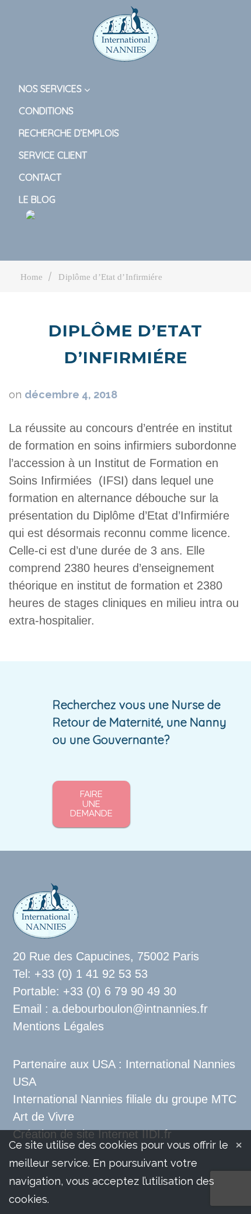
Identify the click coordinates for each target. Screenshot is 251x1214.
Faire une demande (91, 804)
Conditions (46, 111)
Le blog (37, 199)
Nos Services (50, 88)
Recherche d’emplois (69, 133)
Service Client (53, 155)
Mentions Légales (58, 1026)
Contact (40, 177)
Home (31, 277)
